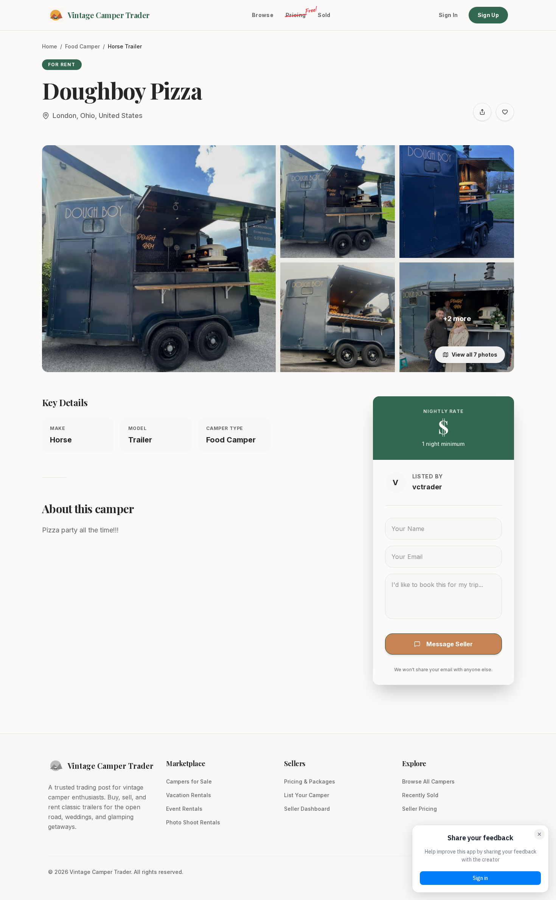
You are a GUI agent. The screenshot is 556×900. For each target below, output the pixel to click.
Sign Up (488, 15)
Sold (324, 15)
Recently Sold (420, 795)
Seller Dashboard (307, 808)
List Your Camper (306, 795)
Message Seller (449, 644)
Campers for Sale (189, 781)
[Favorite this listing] (505, 112)
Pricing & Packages (309, 781)
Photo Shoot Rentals (193, 822)
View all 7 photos (474, 354)
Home (49, 46)
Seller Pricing (419, 808)
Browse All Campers (428, 781)
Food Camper (82, 46)
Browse (262, 15)
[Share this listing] (482, 112)
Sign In (448, 15)
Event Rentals (184, 808)
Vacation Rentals (188, 795)
